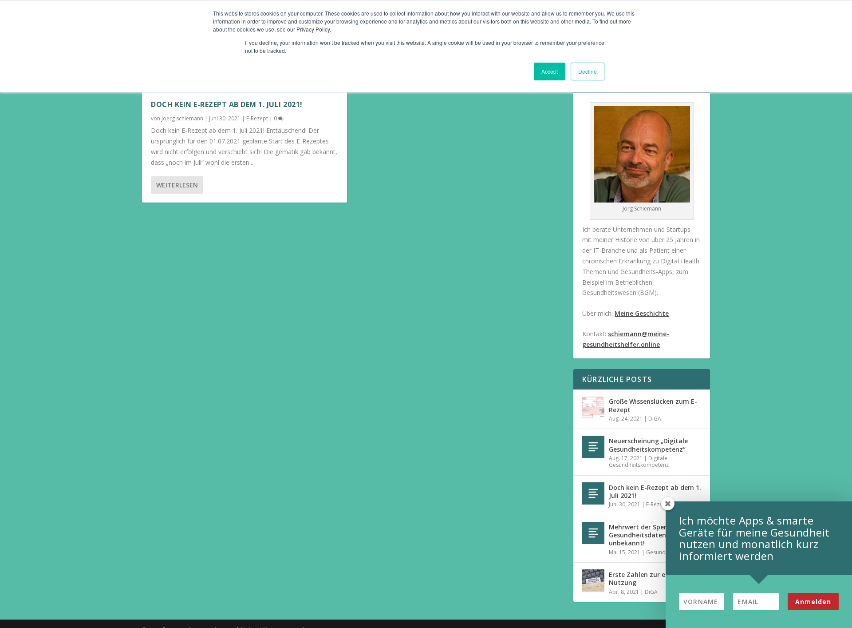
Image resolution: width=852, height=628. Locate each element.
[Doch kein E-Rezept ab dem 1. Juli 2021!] (593, 493)
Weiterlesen (177, 185)
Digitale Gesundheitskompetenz (639, 461)
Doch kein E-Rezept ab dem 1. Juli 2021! (227, 104)
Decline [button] (587, 71)
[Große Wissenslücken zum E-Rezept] (593, 407)
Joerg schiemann (182, 118)
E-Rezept (257, 118)
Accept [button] (549, 71)
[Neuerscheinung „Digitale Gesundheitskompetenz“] (593, 447)
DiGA (654, 418)
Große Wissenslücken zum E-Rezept (653, 405)
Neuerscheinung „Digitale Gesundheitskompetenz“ (648, 445)
